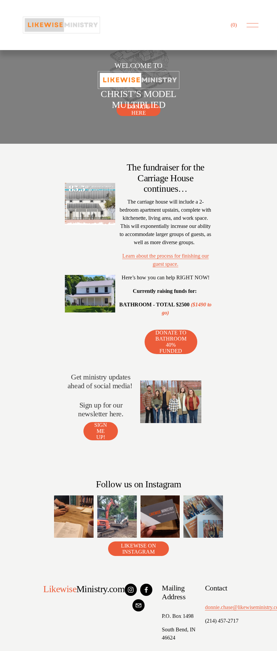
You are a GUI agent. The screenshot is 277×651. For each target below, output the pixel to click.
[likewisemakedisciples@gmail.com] (138, 605)
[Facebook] (146, 590)
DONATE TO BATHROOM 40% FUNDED (170, 342)
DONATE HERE (138, 110)
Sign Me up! (100, 431)
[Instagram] (131, 590)
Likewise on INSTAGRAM (138, 549)
